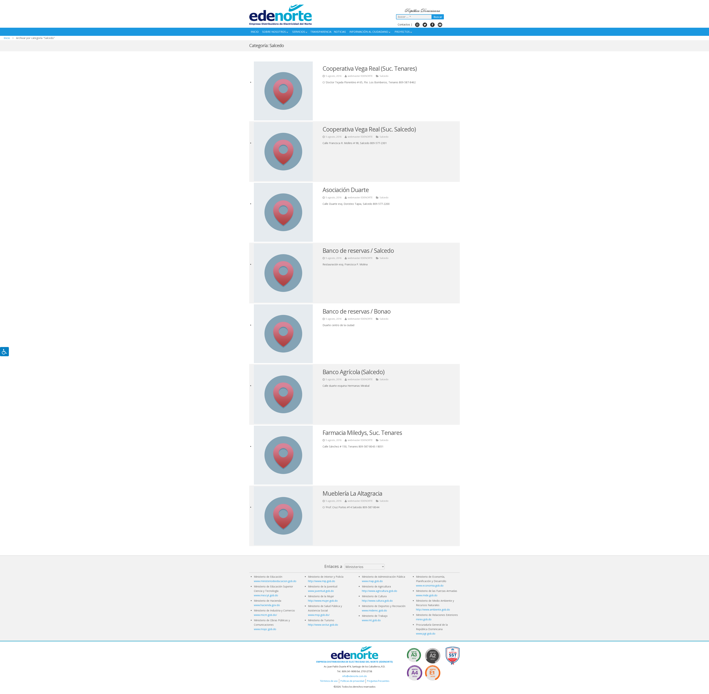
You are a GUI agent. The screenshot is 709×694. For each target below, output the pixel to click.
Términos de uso (329, 681)
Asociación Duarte (346, 190)
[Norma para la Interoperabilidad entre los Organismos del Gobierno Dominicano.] (414, 672)
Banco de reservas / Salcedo (358, 250)
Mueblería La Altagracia (352, 493)
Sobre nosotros (274, 31)
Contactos (404, 24)
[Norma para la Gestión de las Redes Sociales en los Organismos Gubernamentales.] (432, 672)
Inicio (255, 31)
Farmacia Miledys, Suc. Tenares (362, 433)
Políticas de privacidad (352, 681)
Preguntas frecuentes (378, 681)
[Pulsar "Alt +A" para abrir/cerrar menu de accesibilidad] (4, 351)
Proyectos (402, 31)
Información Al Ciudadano (368, 31)
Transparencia (320, 31)
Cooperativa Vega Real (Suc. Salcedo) (369, 129)
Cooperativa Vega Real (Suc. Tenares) (370, 68)
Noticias (340, 31)
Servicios (298, 31)
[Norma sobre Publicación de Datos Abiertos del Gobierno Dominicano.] (414, 655)
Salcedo (384, 76)
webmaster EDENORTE (360, 76)
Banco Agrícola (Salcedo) (353, 372)
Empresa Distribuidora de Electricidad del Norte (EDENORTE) (354, 661)
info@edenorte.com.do (354, 676)
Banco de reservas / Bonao (357, 311)
